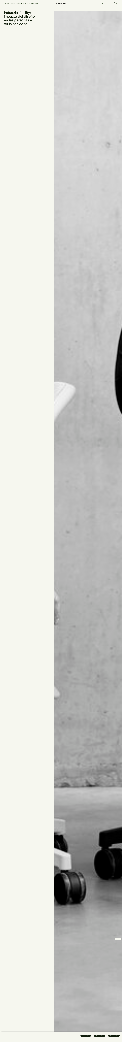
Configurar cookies (113, 1035)
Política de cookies (19, 1038)
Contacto (118, 939)
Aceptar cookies (86, 1035)
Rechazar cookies (99, 1035)
